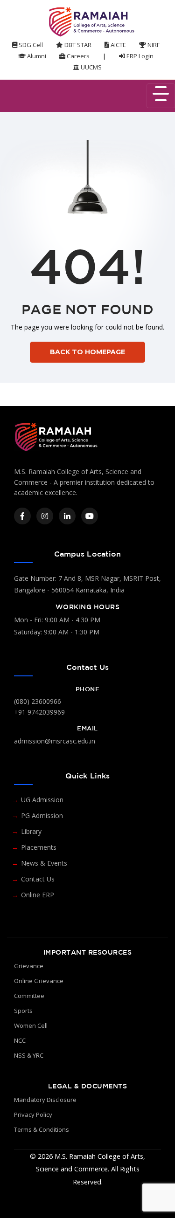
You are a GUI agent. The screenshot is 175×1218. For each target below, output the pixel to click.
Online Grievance (38, 981)
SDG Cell (30, 45)
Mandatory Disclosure (45, 1099)
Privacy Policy (33, 1114)
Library (31, 831)
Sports (23, 1010)
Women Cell (31, 1025)
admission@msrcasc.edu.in (54, 740)
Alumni (36, 56)
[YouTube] (89, 516)
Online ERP (37, 894)
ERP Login (139, 56)
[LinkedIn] (67, 516)
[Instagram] (44, 516)
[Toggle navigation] (161, 95)
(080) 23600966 (37, 701)
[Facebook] (22, 516)
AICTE (117, 45)
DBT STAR (77, 45)
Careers (77, 56)
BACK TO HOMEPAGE (87, 352)
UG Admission (42, 799)
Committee (29, 995)
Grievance (28, 966)
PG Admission (42, 815)
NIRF (153, 45)
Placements (38, 847)
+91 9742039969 (39, 712)
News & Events (44, 863)
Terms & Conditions (41, 1129)
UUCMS (90, 67)
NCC (20, 1040)
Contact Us (38, 878)
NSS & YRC (28, 1055)
